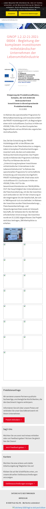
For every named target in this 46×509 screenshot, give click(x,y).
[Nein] (43, 9)
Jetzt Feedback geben (15, 447)
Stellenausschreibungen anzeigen (19, 483)
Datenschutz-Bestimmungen (23, 493)
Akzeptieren (11, 14)
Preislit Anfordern (13, 420)
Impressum (23, 498)
